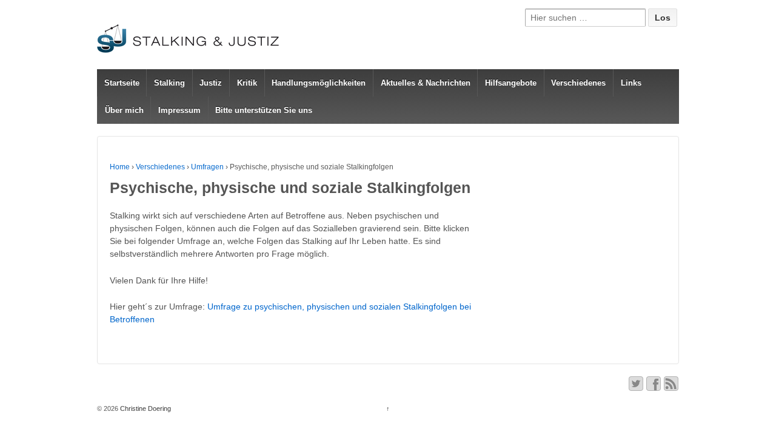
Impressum (179, 110)
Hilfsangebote (511, 82)
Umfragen (207, 167)
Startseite (121, 82)
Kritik (247, 82)
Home (120, 167)
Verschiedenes (578, 82)
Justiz (210, 82)
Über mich (124, 110)
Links (631, 82)
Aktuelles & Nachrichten (425, 82)
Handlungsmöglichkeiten (319, 82)
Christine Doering (144, 408)
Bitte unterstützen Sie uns (263, 110)
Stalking (169, 82)
